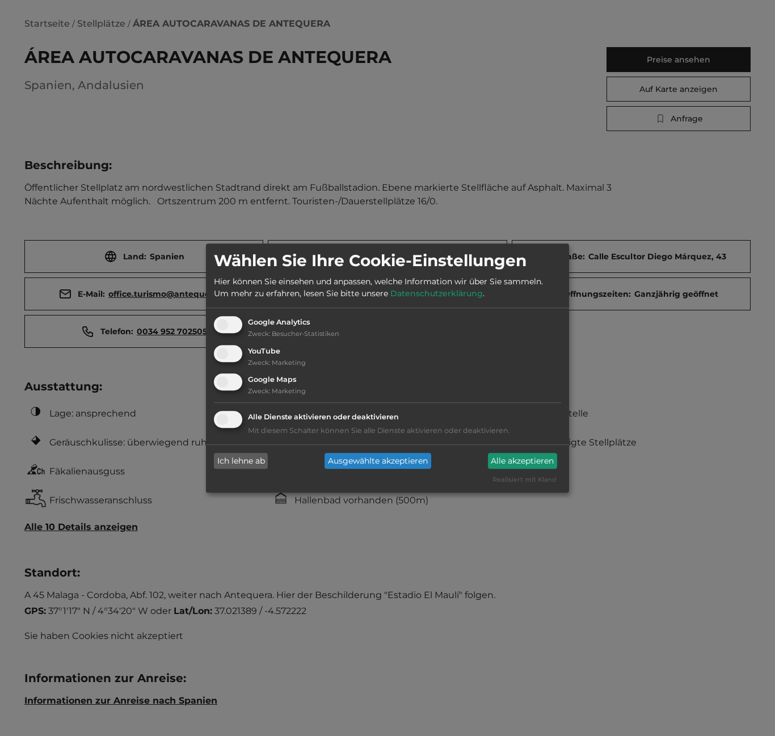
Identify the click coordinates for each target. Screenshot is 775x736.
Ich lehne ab (241, 461)
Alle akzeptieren (522, 461)
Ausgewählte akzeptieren (378, 461)
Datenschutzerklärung (436, 293)
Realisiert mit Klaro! (524, 480)
